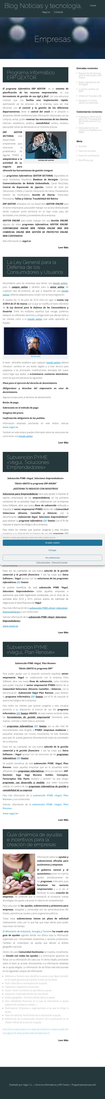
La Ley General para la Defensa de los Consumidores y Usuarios (35, 267)
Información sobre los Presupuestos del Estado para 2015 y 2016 (90, 120)
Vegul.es (46, 12)
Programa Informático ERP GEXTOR (31, 75)
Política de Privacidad (59, 562)
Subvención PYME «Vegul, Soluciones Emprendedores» (28, 462)
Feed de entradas (87, 150)
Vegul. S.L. (28, 1084)
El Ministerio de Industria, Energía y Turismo (27, 931)
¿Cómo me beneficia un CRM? (90, 131)
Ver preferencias (52, 558)
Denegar (52, 550)
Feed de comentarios (89, 155)
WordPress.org (86, 160)
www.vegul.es (10, 427)
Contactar (58, 12)
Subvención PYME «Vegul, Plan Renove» (31, 649)
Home (93, 5)
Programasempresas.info (84, 1084)
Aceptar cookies (52, 542)
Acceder (83, 146)
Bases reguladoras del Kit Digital (89, 83)
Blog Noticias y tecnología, (43, 5)
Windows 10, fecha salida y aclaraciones (88, 101)
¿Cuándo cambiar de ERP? (89, 90)
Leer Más (63, 247)
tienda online (60, 283)
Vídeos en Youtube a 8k (90, 95)
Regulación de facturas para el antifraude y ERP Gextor (90, 75)
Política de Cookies (43, 562)
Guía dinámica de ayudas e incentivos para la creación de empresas (34, 839)
